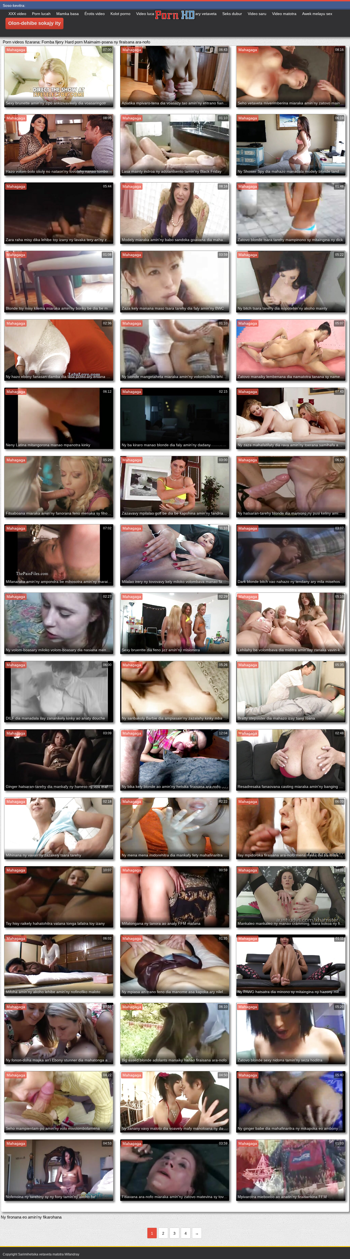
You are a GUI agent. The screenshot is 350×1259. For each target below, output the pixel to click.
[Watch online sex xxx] (175, 23)
